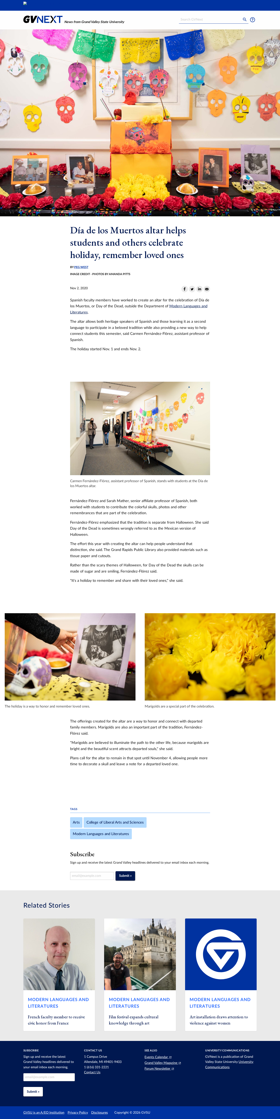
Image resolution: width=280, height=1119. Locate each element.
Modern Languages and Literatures (101, 834)
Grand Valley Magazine (161, 1063)
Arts (76, 822)
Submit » (125, 875)
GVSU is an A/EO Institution (43, 1112)
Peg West (81, 267)
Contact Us (92, 1072)
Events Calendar (157, 1057)
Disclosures (99, 1112)
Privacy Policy (78, 1112)
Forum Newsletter (158, 1068)
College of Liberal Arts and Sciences (115, 822)
